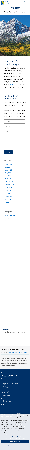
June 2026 (8, 170)
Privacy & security (20, 413)
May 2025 (8, 202)
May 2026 (8, 173)
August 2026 (9, 164)
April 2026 (8, 176)
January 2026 (9, 185)
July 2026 (8, 167)
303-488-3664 (7, 386)
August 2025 (9, 199)
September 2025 (10, 196)
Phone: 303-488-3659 (6, 376)
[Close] (27, 415)
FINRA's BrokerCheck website (17, 352)
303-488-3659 (7, 394)
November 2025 (10, 190)
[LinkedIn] (3, 404)
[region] (15, 432)
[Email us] (2, 378)
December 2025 (10, 187)
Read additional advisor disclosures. (9, 340)
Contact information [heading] (6, 373)
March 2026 (9, 179)
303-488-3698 (7, 401)
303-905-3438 (6, 403)
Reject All (15, 437)
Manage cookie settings (15, 446)
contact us (13, 84)
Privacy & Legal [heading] (20, 411)
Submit (8, 152)
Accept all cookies (15, 441)
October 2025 (9, 193)
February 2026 (9, 182)
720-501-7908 (6, 395)
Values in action (10, 221)
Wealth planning (10, 215)
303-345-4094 (6, 387)
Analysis (8, 218)
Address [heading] (3, 411)
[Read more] (5, 336)
